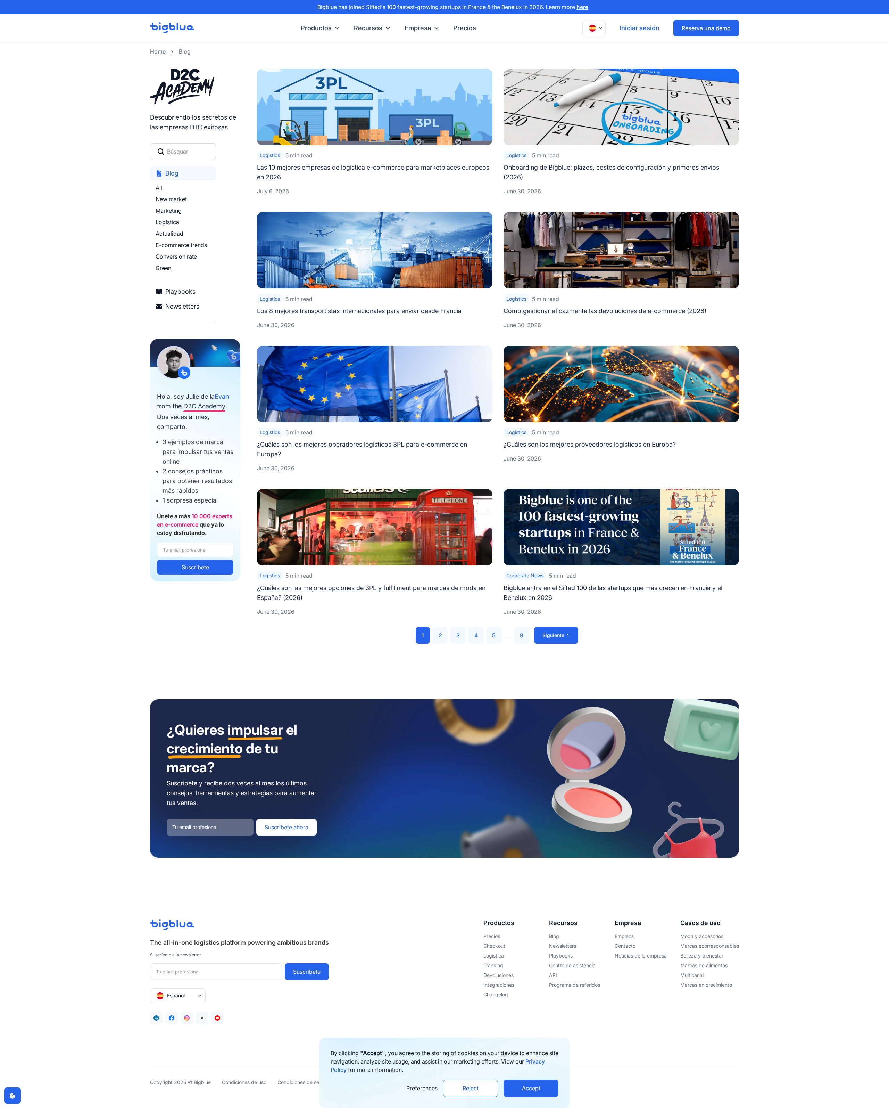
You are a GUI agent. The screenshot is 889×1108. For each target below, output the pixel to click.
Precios (464, 28)
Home (158, 51)
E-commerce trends (181, 245)
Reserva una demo (706, 28)
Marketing (169, 210)
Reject (471, 1088)
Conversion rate (176, 256)
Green (163, 267)
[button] (319, 28)
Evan (222, 396)
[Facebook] (171, 1018)
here (582, 6)
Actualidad (169, 233)
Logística (167, 222)
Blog (185, 51)
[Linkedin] (156, 1018)
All (159, 187)
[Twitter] (202, 1018)
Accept (531, 1088)
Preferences (422, 1088)
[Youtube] (217, 1018)
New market (171, 199)
